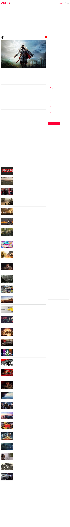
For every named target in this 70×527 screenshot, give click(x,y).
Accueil (3, 7)
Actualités (8, 7)
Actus (17, 3)
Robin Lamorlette (9, 37)
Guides (48, 3)
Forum (54, 3)
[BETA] (5, 3)
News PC (14, 7)
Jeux (28, 3)
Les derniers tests (54, 124)
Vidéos (34, 3)
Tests (22, 3)
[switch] (68, 3)
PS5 (35, 150)
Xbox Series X (5, 152)
